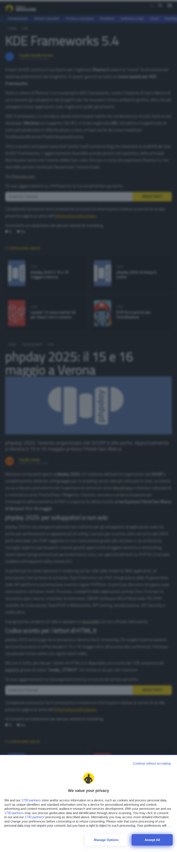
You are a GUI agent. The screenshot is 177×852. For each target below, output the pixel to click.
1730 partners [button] (31, 800)
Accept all (152, 840)
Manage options (106, 840)
